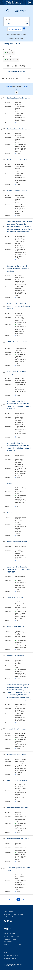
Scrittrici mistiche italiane (17, 541)
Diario (9, 483)
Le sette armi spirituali (15, 597)
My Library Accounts (11, 936)
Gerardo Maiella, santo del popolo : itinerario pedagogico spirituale (18, 268)
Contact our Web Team (12, 944)
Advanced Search (15, 29)
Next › (26, 86)
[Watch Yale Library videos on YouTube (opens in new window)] (11, 921)
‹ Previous (8, 86)
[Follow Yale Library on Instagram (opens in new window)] (8, 921)
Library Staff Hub (10, 958)
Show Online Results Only (17, 71)
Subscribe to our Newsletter (10, 940)
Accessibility (8, 950)
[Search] (27, 23)
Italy (9, 53)
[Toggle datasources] (23, 39)
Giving (6, 953)
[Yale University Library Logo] (16, 2)
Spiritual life (11, 60)
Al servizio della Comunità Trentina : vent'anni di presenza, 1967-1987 (19, 569)
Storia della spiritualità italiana (18, 129)
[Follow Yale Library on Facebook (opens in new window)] (5, 921)
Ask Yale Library (9, 933)
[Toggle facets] (29, 78)
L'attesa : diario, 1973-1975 (17, 160)
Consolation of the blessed (17, 729)
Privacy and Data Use (11, 955)
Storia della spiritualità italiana (18, 98)
